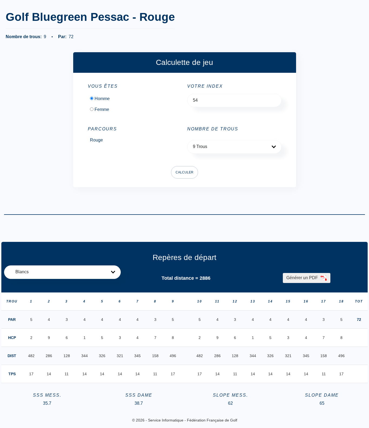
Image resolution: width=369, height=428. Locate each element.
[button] (234, 147)
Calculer (184, 172)
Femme (102, 109)
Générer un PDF (302, 277)
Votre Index (205, 86)
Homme (102, 99)
